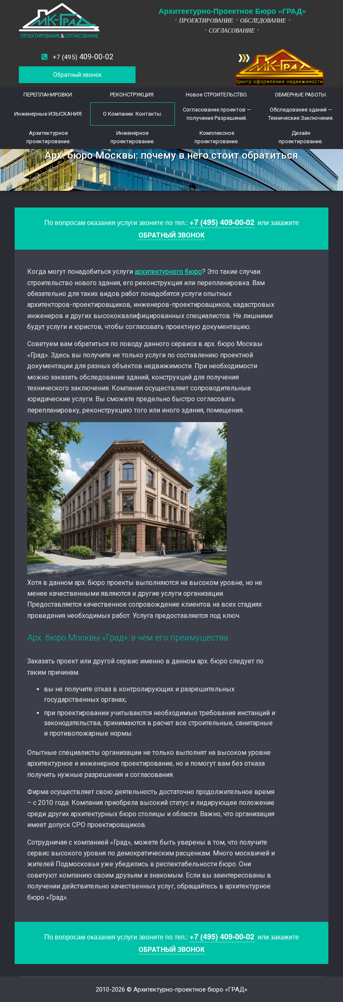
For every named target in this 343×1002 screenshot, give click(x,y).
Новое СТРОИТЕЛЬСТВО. (217, 94)
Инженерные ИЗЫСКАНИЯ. (48, 114)
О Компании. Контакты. (132, 114)
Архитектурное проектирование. (48, 137)
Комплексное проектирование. (217, 137)
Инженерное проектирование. (132, 137)
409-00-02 (83, 56)
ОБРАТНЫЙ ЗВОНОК (171, 235)
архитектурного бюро (168, 272)
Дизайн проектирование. (301, 137)
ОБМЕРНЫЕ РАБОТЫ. (301, 94)
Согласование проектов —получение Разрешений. (217, 113)
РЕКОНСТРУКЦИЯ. (132, 94)
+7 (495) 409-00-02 (221, 222)
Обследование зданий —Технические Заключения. (301, 113)
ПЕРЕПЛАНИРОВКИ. (48, 94)
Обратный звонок (77, 74)
